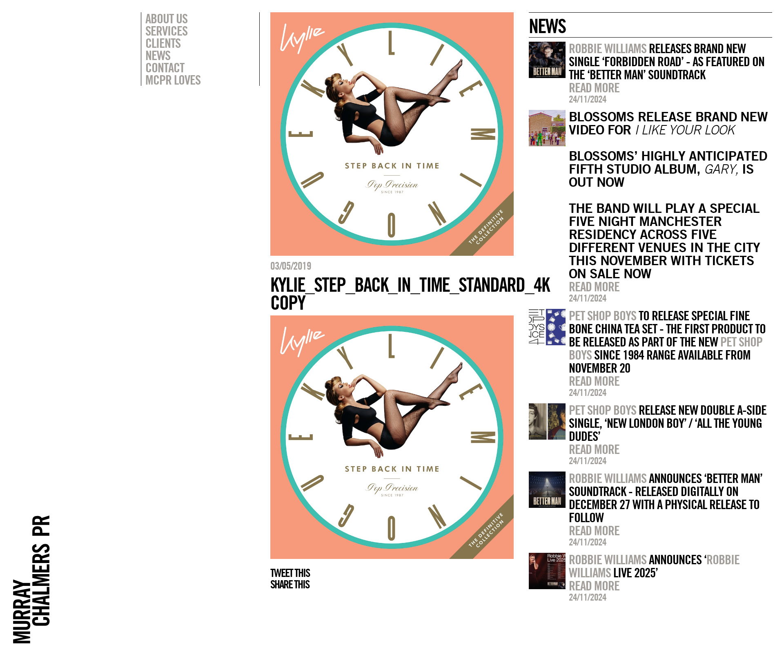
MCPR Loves (172, 80)
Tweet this (290, 573)
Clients (162, 43)
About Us (166, 18)
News (157, 55)
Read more (594, 87)
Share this (289, 584)
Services (166, 30)
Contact (164, 67)
